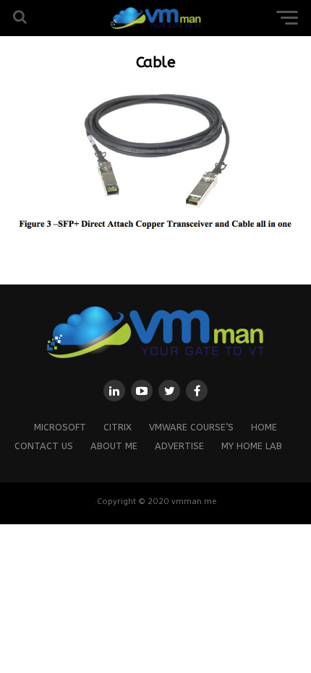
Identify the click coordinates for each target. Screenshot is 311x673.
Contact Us (43, 445)
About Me (113, 445)
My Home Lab (251, 445)
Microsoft (60, 427)
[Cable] (155, 232)
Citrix (117, 427)
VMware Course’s (191, 427)
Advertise (179, 445)
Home (264, 427)
